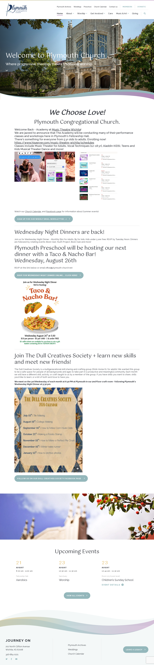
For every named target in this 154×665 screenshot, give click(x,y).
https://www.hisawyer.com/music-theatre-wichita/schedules (54, 142)
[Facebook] (11, 659)
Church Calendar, (33, 211)
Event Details (111, 585)
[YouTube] (16, 659)
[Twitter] (6, 659)
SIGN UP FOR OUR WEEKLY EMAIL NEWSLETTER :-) (42, 219)
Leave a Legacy (134, 650)
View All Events (75, 596)
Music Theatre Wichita (66, 129)
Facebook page (53, 211)
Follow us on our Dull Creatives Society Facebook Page (49, 479)
